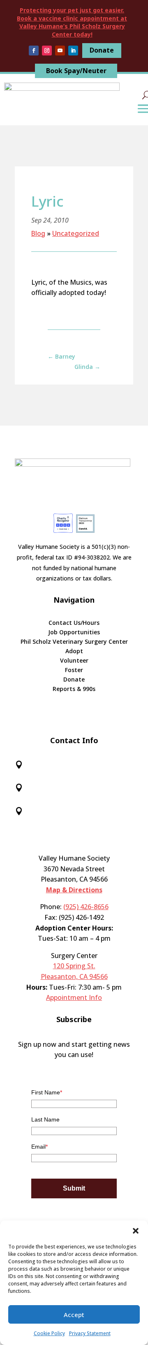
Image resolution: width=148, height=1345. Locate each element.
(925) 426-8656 (86, 906)
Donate (102, 50)
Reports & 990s (74, 689)
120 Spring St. (74, 965)
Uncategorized (75, 233)
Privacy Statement (90, 1333)
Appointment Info (74, 997)
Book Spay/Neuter (76, 70)
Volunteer (74, 661)
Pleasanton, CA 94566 (74, 976)
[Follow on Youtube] (60, 50)
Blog (38, 233)
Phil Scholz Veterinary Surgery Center (74, 642)
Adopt (74, 651)
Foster (74, 670)
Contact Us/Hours (74, 623)
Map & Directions (74, 889)
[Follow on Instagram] (47, 50)
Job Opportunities (74, 632)
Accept (74, 1314)
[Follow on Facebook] (34, 50)
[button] (136, 1231)
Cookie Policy (49, 1333)
